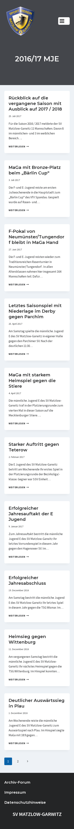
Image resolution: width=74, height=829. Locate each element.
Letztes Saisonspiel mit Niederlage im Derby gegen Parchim (35, 311)
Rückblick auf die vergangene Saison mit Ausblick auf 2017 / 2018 (35, 103)
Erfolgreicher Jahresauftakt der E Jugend (31, 514)
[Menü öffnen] (64, 21)
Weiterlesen (19, 146)
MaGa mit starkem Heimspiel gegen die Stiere (32, 380)
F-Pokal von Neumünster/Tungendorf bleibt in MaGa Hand (36, 237)
